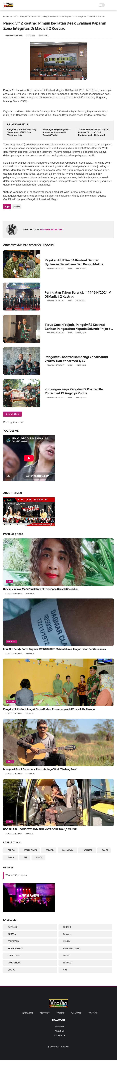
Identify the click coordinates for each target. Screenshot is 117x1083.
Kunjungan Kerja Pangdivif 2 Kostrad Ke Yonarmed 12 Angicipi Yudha (56, 132)
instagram (27, 1013)
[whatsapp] (17, 214)
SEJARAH (67, 962)
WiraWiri (65, 1047)
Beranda (7, 16)
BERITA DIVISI (30, 850)
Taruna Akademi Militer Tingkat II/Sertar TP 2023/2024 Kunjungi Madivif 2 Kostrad (93, 132)
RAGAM (10, 762)
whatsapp (76, 1013)
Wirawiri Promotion (16, 875)
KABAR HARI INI (15, 948)
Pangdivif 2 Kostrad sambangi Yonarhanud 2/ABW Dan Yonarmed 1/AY (22, 132)
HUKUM (66, 941)
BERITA (11, 850)
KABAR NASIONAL (72, 948)
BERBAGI (67, 927)
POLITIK (67, 955)
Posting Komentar (13, 422)
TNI (25, 857)
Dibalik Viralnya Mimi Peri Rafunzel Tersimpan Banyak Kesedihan (40, 589)
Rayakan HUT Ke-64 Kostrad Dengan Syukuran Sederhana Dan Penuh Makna (74, 262)
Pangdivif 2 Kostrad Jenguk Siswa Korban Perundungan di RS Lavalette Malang (49, 709)
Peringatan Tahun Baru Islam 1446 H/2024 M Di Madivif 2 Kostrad (78, 294)
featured (11, 642)
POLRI (105, 850)
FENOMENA (13, 941)
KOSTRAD (11, 702)
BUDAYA (12, 934)
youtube (92, 1013)
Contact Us (59, 1035)
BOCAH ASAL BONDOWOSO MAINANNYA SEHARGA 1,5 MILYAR (40, 829)
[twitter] (11, 214)
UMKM (39, 857)
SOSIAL (11, 857)
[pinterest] (22, 214)
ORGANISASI (14, 955)
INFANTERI (88, 850)
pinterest (45, 1013)
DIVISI (15, 16)
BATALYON (13, 927)
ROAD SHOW (14, 962)
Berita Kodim (68, 850)
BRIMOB (50, 850)
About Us (59, 1031)
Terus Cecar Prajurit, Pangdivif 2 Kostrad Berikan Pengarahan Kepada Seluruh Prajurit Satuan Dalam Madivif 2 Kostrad (77, 327)
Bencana (67, 934)
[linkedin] (28, 214)
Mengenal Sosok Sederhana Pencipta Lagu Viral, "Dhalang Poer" (40, 769)
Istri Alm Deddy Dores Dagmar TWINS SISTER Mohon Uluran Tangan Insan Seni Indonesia (54, 649)
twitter (60, 1013)
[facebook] (5, 214)
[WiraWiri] (8, 6)
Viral (9, 582)
